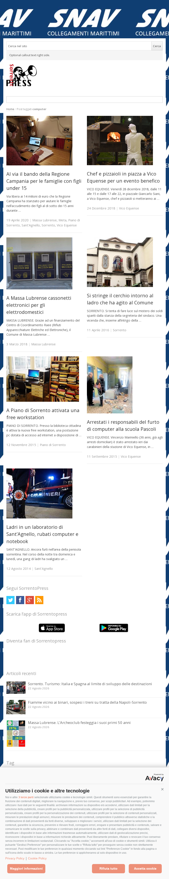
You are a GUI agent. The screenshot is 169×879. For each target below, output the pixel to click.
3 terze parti (25, 797)
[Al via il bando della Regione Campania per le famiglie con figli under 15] (39, 164)
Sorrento (48, 225)
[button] (162, 789)
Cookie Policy (37, 858)
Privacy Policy (14, 858)
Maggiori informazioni (26, 868)
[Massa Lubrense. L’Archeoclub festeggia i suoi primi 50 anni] (16, 746)
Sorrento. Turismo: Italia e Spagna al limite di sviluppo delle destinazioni (90, 683)
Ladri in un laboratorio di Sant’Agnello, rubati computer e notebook (42, 534)
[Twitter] (10, 600)
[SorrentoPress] (84, 75)
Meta (62, 220)
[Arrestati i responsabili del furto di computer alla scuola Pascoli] (109, 412)
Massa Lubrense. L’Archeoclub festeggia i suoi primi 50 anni (79, 722)
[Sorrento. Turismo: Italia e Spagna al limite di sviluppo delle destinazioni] (16, 692)
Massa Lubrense (44, 220)
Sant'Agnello (31, 225)
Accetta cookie (145, 868)
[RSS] (39, 600)
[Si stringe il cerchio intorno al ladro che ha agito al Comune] (120, 286)
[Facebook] (20, 600)
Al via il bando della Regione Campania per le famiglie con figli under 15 (43, 181)
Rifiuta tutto (108, 868)
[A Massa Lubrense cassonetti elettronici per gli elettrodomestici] (39, 288)
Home (10, 109)
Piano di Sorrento (53, 444)
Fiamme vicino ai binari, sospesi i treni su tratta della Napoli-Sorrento (87, 702)
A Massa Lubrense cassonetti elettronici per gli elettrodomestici (38, 305)
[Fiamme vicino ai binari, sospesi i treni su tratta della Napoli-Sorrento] (16, 713)
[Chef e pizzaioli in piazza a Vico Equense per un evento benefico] (120, 164)
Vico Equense (67, 225)
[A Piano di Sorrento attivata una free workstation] (42, 400)
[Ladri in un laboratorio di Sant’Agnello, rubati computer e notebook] (39, 517)
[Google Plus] (30, 600)
